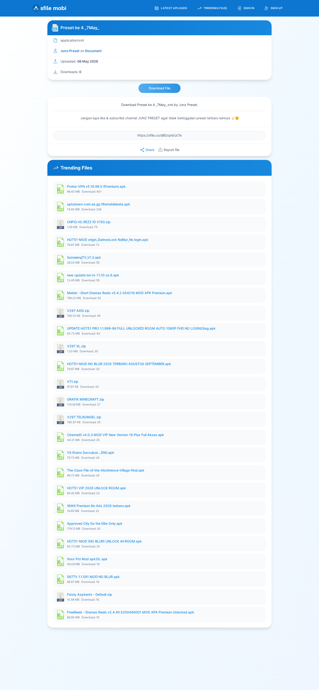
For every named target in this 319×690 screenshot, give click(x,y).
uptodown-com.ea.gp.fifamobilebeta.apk (98, 204)
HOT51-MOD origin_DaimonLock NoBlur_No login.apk (107, 240)
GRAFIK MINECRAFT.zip (85, 399)
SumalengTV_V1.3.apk (84, 257)
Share (149, 150)
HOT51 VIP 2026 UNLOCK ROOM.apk (96, 488)
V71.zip (72, 382)
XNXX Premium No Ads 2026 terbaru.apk (99, 506)
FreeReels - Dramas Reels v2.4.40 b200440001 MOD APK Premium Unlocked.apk (130, 612)
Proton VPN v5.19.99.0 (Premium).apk (96, 186)
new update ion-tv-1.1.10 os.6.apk (93, 275)
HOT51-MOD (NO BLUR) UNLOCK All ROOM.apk (104, 541)
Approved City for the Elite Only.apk (94, 523)
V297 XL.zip (76, 346)
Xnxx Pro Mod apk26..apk (87, 559)
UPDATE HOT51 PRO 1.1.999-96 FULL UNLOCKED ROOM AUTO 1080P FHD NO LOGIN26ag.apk (141, 328)
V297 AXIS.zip (78, 311)
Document (93, 51)
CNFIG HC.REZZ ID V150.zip (88, 222)
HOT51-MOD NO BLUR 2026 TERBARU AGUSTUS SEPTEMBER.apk (119, 364)
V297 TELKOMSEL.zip (84, 417)
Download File (159, 88)
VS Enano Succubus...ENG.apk (90, 452)
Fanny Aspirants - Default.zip (89, 594)
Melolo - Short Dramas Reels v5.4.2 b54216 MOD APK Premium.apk (119, 293)
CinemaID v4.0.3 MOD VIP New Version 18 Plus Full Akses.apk (115, 435)
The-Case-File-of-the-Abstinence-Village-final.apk (105, 470)
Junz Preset (69, 51)
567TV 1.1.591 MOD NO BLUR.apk (93, 577)
